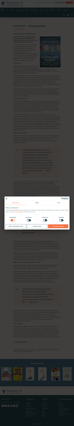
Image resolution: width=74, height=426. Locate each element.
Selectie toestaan (37, 226)
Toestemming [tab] (15, 202)
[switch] (29, 220)
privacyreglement (19, 211)
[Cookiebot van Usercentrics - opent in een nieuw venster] (62, 199)
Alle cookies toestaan (58, 226)
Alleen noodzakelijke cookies (16, 226)
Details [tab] (37, 202)
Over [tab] (58, 202)
